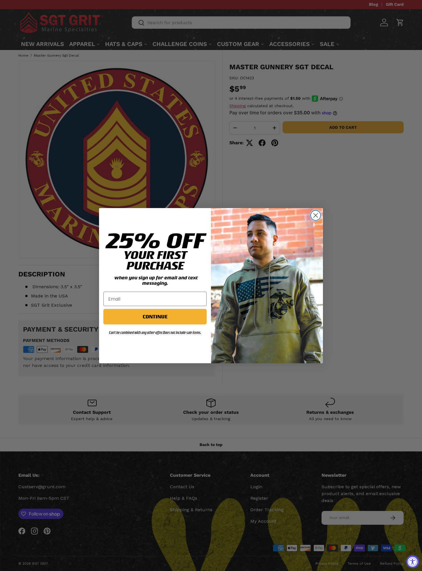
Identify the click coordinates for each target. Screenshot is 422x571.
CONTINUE (155, 317)
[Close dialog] (316, 215)
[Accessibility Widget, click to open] (412, 561)
